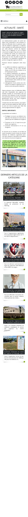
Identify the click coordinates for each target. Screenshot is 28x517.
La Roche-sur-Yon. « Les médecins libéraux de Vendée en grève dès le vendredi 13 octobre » (14, 291)
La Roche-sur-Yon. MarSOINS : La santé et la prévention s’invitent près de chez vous (14, 199)
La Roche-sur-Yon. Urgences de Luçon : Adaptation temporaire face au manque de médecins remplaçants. (14, 322)
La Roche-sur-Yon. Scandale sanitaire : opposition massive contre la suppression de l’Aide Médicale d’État (14, 261)
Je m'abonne (14, 10)
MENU (5, 21)
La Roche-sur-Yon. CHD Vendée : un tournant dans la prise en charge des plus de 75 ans (14, 230)
